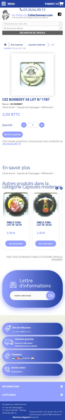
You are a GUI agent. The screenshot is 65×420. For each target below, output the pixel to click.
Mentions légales (21, 417)
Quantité (7, 125)
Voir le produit (16, 243)
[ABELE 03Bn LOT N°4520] (45, 204)
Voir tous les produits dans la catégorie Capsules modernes (34, 258)
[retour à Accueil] (5, 45)
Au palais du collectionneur (14, 404)
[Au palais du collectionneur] (27, 15)
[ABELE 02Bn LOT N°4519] (15, 204)
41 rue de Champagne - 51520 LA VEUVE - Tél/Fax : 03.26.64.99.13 (14, 410)
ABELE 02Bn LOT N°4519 (14, 224)
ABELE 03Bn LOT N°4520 (44, 224)
